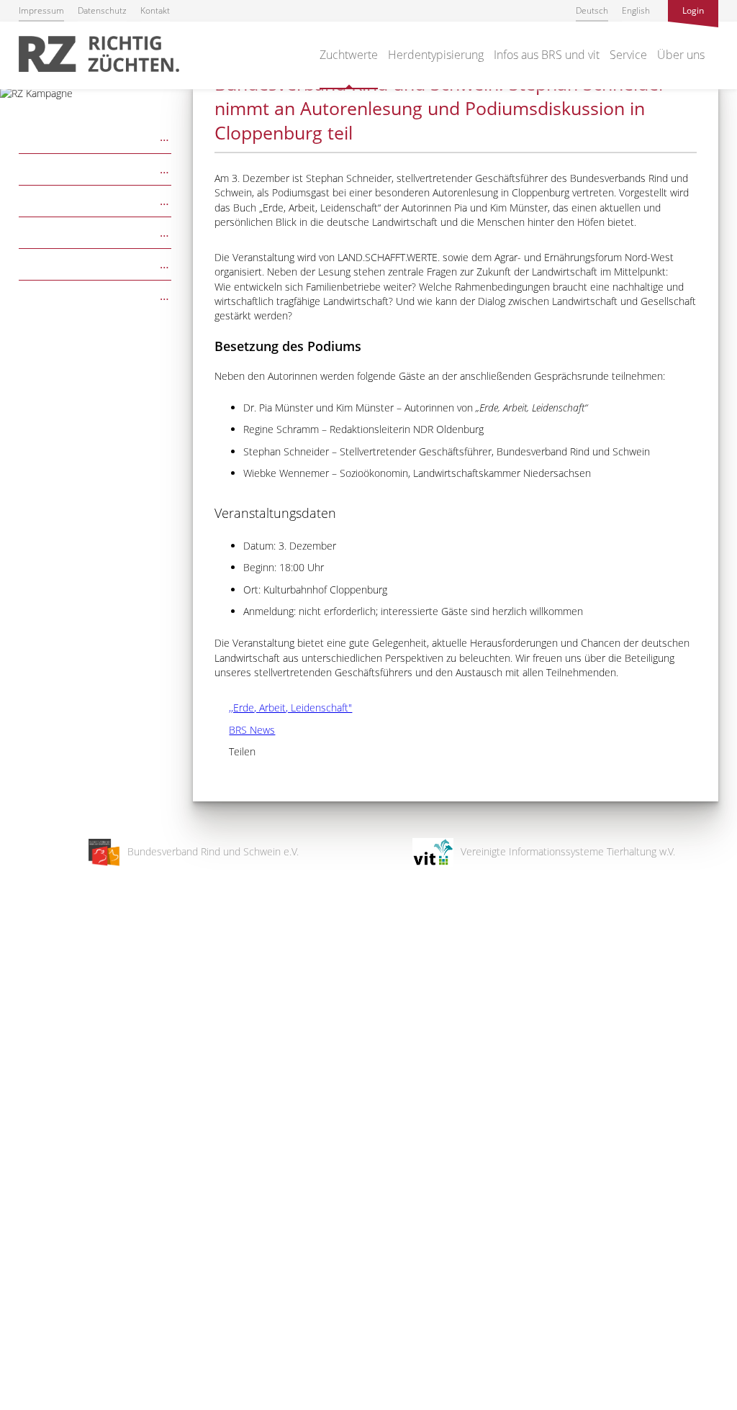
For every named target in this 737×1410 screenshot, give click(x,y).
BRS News (244, 730)
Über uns (681, 55)
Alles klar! (21, 1351)
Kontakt (155, 10)
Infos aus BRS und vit (547, 55)
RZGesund (95, 263)
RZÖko (95, 199)
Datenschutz (102, 10)
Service (628, 55)
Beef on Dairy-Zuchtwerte (95, 294)
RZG (95, 135)
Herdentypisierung (436, 55)
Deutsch (592, 10)
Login (693, 10)
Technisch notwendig (23, 1169)
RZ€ (95, 168)
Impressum (41, 10)
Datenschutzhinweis (45, 1403)
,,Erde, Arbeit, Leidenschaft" (283, 707)
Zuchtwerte (349, 55)
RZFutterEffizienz (95, 231)
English (636, 10)
